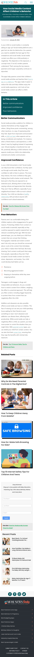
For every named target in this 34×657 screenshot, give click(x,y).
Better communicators (13, 103)
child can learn (11, 136)
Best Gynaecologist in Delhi (9, 642)
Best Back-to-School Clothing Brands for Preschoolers (19, 539)
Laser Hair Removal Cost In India (11, 634)
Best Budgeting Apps (7, 618)
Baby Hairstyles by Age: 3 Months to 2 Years (21, 579)
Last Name (5, 503)
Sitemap (24, 651)
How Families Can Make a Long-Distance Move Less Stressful (21, 549)
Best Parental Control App (9, 610)
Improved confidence (12, 107)
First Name (6, 495)
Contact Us (24, 648)
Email (4, 510)
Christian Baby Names (8, 626)
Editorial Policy (14, 651)
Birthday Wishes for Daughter (10, 630)
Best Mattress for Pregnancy (10, 614)
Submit (6, 518)
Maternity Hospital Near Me (9, 638)
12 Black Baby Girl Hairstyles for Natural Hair (21, 559)
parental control (18, 327)
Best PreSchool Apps (7, 622)
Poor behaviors (9, 111)
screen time (17, 332)
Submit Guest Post (12, 648)
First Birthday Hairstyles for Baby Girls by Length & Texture (21, 569)
